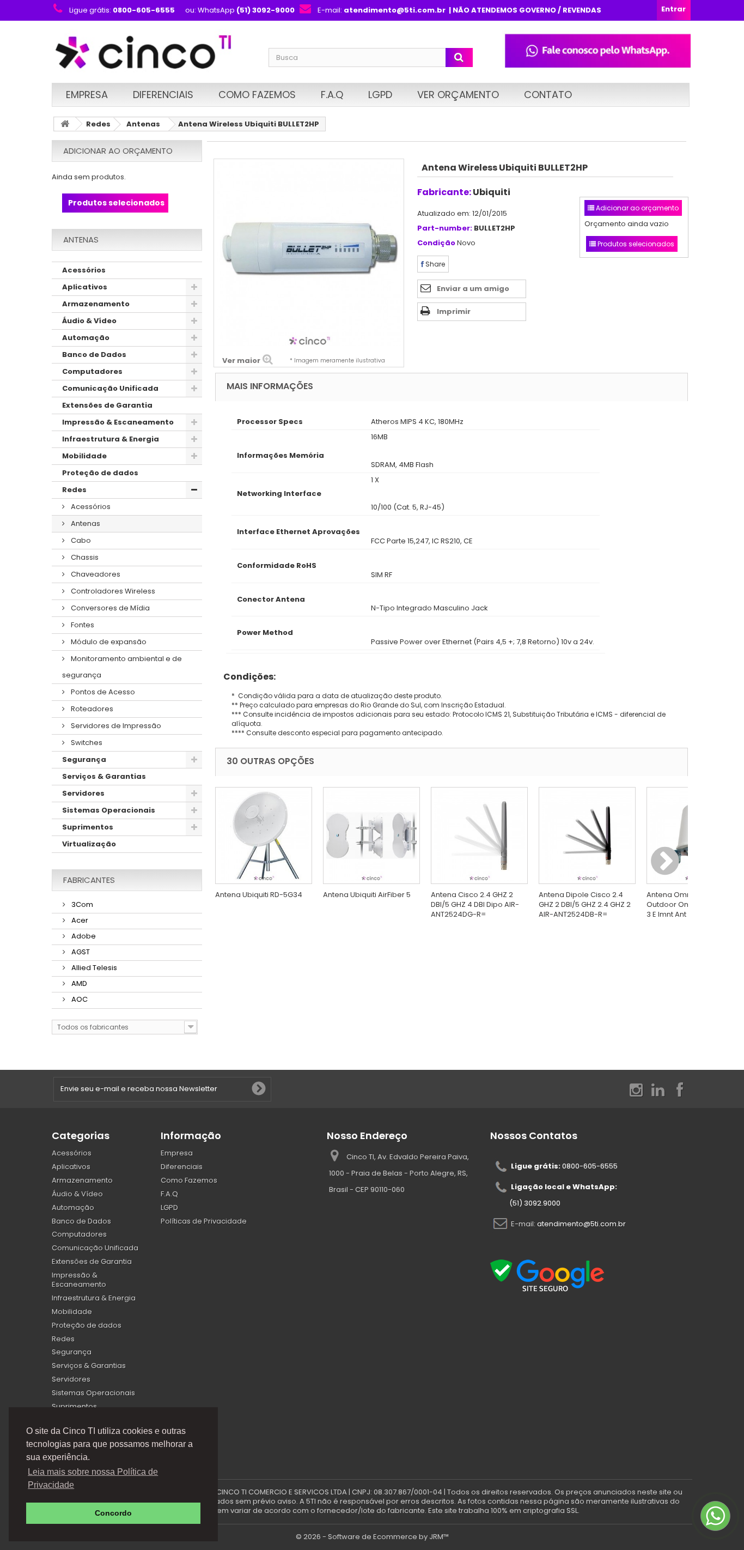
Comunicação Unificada (110, 388)
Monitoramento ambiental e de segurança (122, 666)
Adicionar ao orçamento (118, 150)
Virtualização (89, 844)
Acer (79, 920)
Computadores (92, 371)
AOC (79, 999)
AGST (80, 952)
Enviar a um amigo (473, 288)
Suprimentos (87, 827)
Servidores (83, 793)
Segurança (84, 759)
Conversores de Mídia (109, 608)
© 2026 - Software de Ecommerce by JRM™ (372, 1536)
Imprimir (454, 311)
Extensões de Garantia (107, 405)
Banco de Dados (94, 354)
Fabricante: (444, 192)
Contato (548, 94)
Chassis (84, 557)
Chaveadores (94, 574)
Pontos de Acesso (102, 692)
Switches (85, 742)
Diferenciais (163, 94)
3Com (81, 904)
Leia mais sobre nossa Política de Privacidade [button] (93, 1478)
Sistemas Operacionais (108, 810)
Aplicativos (84, 287)
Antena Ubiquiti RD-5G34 (258, 894)
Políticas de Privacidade (204, 1221)
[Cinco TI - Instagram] (636, 1089)
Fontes (81, 625)
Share (434, 264)
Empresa (87, 94)
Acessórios (84, 270)
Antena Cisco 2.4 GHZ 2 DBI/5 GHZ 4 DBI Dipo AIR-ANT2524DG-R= (475, 904)
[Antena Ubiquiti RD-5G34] (263, 835)
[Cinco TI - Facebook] (679, 1089)
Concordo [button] (113, 1513)
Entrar (673, 9)
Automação (85, 337)
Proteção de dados (100, 473)
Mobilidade (84, 456)
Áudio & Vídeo (89, 321)
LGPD (380, 94)
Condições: (245, 676)
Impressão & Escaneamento (118, 422)
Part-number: (444, 228)
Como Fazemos (257, 94)
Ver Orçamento (458, 94)
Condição (436, 243)
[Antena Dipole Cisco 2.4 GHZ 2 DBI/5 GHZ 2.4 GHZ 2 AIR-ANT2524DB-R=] (587, 835)
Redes (98, 124)
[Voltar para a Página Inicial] (64, 124)
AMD (78, 983)
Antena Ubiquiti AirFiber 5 (367, 894)
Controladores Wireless (112, 591)
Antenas (143, 124)
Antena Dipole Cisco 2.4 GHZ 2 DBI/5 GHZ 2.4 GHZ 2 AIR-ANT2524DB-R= (585, 904)
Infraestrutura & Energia (110, 439)
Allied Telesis (93, 967)
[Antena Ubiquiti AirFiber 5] (371, 835)
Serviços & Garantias (104, 776)
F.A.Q (332, 94)
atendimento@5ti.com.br (581, 1224)
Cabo (80, 540)
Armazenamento (96, 304)
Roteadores (91, 709)
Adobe (83, 936)
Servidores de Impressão (115, 725)
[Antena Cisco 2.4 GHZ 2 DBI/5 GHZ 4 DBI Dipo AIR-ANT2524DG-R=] (479, 835)
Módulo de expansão (108, 642)
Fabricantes (89, 880)
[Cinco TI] (153, 53)
